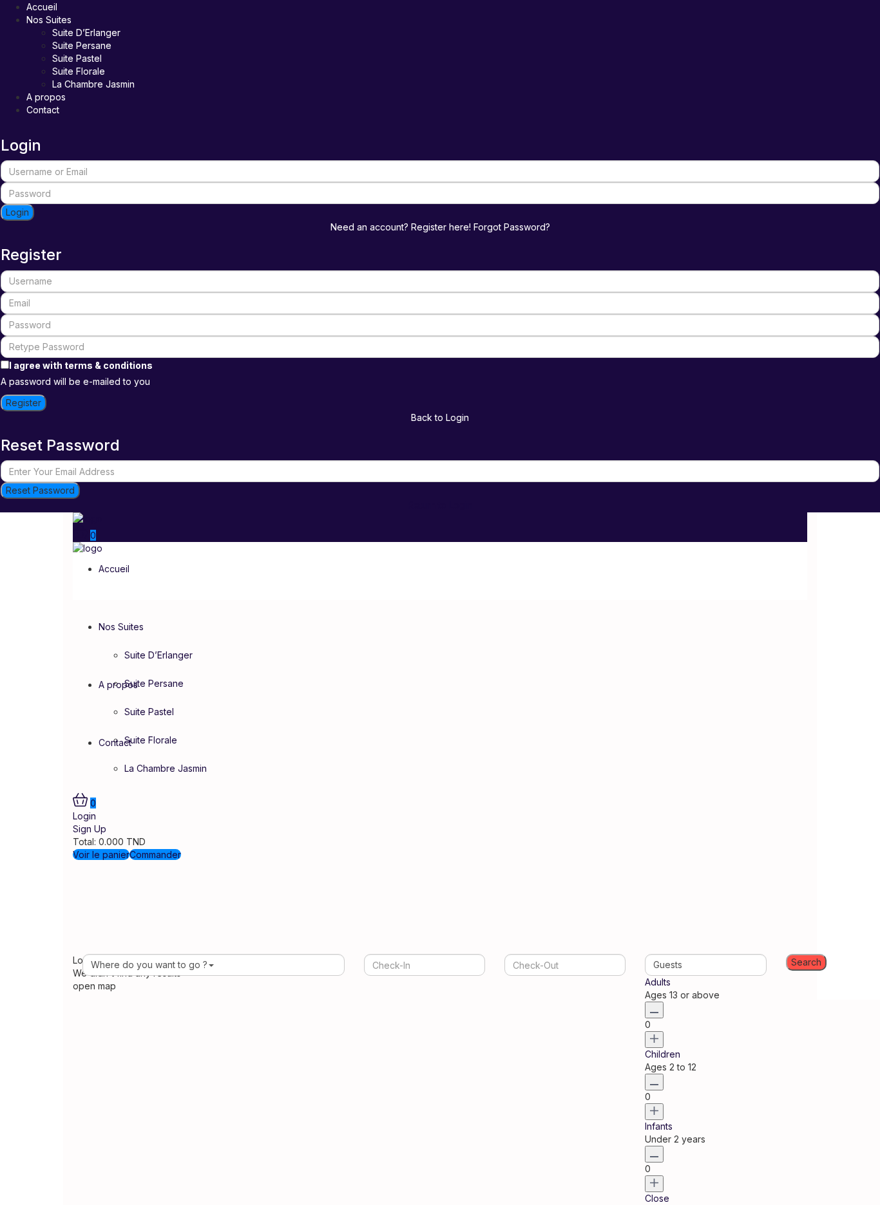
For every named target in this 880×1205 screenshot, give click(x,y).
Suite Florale (78, 71)
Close (657, 1198)
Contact (42, 109)
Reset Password (40, 490)
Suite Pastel (77, 58)
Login (17, 212)
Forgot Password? (511, 226)
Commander (155, 854)
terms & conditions (108, 365)
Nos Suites (49, 19)
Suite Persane (81, 45)
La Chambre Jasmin (93, 84)
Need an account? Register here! (400, 226)
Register (23, 402)
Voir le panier (101, 854)
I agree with (81, 365)
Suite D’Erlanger (86, 32)
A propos (46, 96)
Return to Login (440, 505)
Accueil (41, 6)
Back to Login (440, 417)
